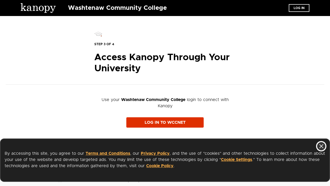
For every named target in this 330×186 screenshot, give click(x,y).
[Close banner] (321, 146)
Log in (299, 8)
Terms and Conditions (108, 153)
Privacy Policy (155, 153)
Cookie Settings (236, 160)
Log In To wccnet (165, 122)
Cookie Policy (160, 166)
